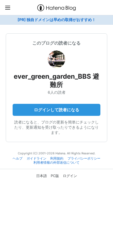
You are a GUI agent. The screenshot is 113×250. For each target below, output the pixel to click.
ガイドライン (36, 158)
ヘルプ (17, 158)
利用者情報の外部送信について (56, 162)
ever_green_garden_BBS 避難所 (56, 80)
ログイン (70, 175)
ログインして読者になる (56, 109)
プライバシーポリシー (83, 158)
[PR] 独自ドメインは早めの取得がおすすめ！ (57, 19)
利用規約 (56, 158)
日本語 (41, 175)
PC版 (55, 175)
